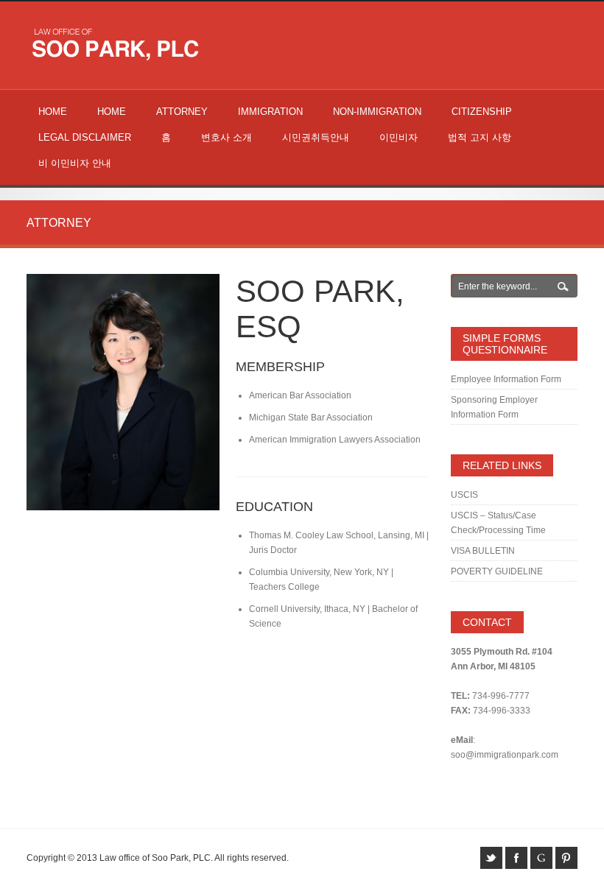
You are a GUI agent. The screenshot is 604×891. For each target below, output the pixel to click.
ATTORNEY (182, 111)
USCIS (464, 495)
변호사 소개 (226, 137)
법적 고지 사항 (479, 137)
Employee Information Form (506, 379)
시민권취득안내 (315, 137)
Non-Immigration (377, 111)
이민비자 (398, 137)
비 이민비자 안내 (74, 163)
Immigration (270, 111)
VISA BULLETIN (483, 551)
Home (52, 111)
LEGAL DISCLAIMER (84, 137)
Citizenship (482, 111)
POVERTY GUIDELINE (497, 571)
